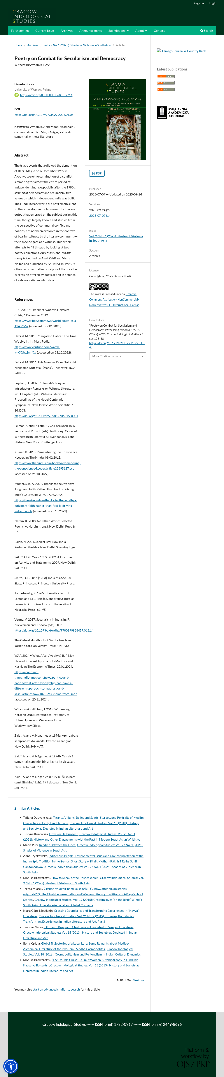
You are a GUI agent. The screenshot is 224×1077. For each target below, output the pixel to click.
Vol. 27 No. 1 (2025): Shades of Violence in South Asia (77, 45)
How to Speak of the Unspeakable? (75, 878)
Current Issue (44, 30)
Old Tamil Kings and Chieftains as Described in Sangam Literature (88, 927)
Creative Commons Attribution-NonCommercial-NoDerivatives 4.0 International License (114, 299)
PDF (98, 173)
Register (199, 3)
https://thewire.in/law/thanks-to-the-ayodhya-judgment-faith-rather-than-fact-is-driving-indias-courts (45, 505)
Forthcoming (20, 30)
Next (136, 980)
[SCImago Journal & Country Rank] (181, 51)
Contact (159, 30)
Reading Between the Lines (57, 845)
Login (212, 3)
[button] (10, 1066)
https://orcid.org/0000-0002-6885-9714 (46, 95)
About (140, 30)
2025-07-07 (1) (99, 215)
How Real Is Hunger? (63, 834)
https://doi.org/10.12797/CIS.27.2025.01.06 (44, 114)
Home (18, 45)
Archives (67, 30)
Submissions (117, 30)
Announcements (90, 30)
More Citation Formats (106, 356)
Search (208, 30)
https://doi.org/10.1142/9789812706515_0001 (46, 416)
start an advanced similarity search (56, 989)
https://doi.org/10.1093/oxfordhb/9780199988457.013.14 (53, 630)
